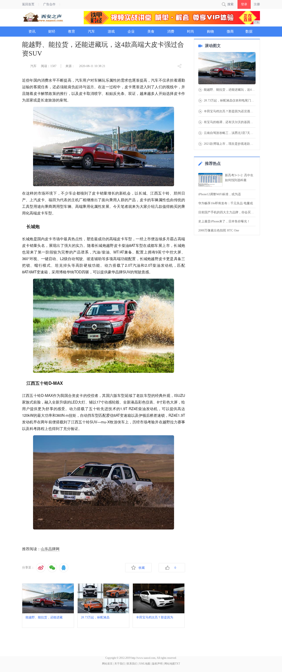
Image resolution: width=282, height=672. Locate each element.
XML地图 (144, 663)
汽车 (33, 66)
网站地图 (169, 663)
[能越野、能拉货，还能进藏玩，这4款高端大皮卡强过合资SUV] (227, 68)
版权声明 (157, 663)
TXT (177, 663)
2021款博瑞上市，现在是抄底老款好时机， (230, 143)
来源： (70, 66)
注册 (257, 4)
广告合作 (49, 4)
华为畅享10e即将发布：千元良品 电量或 (225, 203)
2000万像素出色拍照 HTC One (218, 230)
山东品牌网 (50, 549)
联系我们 (132, 663)
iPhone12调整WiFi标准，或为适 (219, 194)
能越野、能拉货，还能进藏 (44, 617)
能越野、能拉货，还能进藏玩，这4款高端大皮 (230, 89)
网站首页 (107, 663)
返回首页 (28, 4)
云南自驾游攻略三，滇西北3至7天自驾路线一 (230, 133)
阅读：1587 (48, 66)
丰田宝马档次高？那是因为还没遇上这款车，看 (230, 111)
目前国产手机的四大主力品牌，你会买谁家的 (227, 212)
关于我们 (119, 663)
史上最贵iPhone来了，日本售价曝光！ (224, 221)
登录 (244, 4)
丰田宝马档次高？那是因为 (154, 617)
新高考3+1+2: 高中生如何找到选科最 (239, 178)
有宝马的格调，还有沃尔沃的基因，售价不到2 (230, 122)
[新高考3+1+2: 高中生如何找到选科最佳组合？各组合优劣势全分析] (210, 180)
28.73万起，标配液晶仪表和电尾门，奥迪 (230, 100)
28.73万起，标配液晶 (95, 617)
